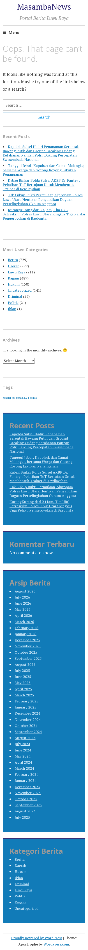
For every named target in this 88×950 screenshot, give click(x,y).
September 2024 (28, 731)
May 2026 (22, 609)
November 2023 (28, 792)
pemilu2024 (22, 397)
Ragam (13, 278)
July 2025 (22, 670)
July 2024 (22, 743)
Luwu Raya (16, 272)
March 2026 (24, 621)
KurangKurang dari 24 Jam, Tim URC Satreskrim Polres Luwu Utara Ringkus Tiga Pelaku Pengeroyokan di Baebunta (44, 214)
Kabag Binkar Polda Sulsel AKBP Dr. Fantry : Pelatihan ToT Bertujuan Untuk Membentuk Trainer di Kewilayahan (41, 184)
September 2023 (28, 804)
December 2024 (27, 713)
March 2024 (24, 768)
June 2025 (23, 676)
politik (33, 397)
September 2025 (28, 658)
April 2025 (23, 688)
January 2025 (25, 707)
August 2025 (25, 664)
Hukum (14, 284)
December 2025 (27, 639)
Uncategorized (20, 290)
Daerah (13, 266)
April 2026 (23, 615)
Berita (13, 259)
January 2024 (25, 780)
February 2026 (26, 627)
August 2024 (25, 737)
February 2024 (26, 774)
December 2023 (27, 786)
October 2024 (26, 725)
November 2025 (28, 646)
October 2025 (26, 652)
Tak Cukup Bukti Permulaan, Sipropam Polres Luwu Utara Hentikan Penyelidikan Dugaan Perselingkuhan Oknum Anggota (43, 199)
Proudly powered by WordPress (36, 937)
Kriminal (15, 296)
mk (13, 397)
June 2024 (23, 750)
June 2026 (23, 603)
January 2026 (25, 633)
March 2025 (24, 695)
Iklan (12, 308)
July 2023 (22, 817)
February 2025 (26, 701)
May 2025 (22, 682)
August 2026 (25, 591)
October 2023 (26, 798)
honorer (7, 397)
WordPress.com (56, 944)
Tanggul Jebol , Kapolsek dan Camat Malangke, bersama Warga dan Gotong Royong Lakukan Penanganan (44, 170)
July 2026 (22, 597)
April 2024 (23, 762)
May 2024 (22, 756)
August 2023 (25, 811)
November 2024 (28, 719)
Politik (13, 302)
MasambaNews (44, 6)
